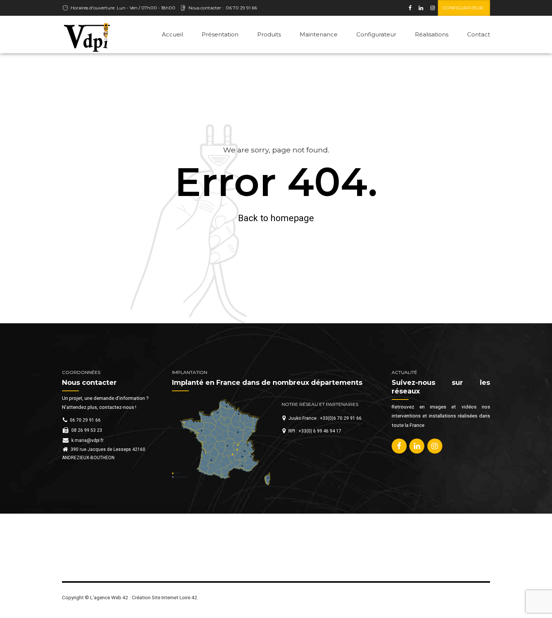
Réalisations (431, 34)
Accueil (172, 34)
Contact (478, 34)
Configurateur (376, 34)
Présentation (220, 34)
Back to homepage (276, 218)
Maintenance (319, 34)
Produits (269, 34)
